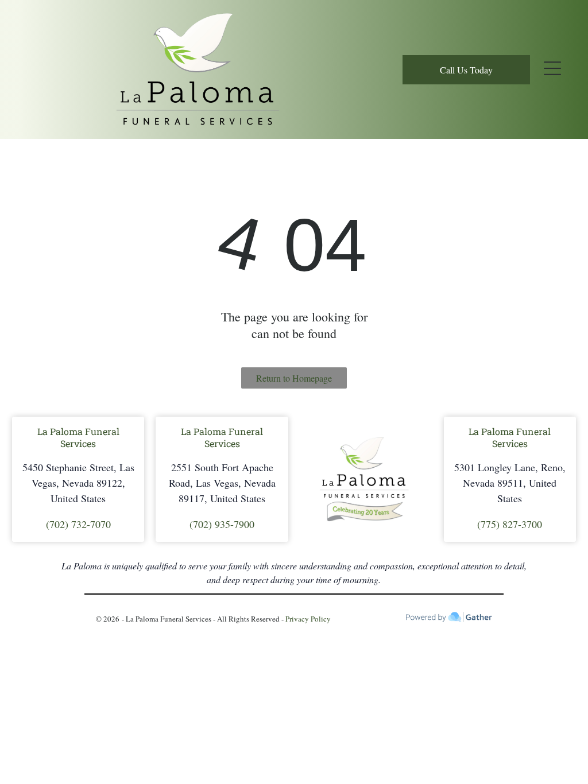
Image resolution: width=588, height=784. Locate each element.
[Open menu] (552, 69)
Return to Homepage (294, 378)
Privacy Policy (308, 619)
